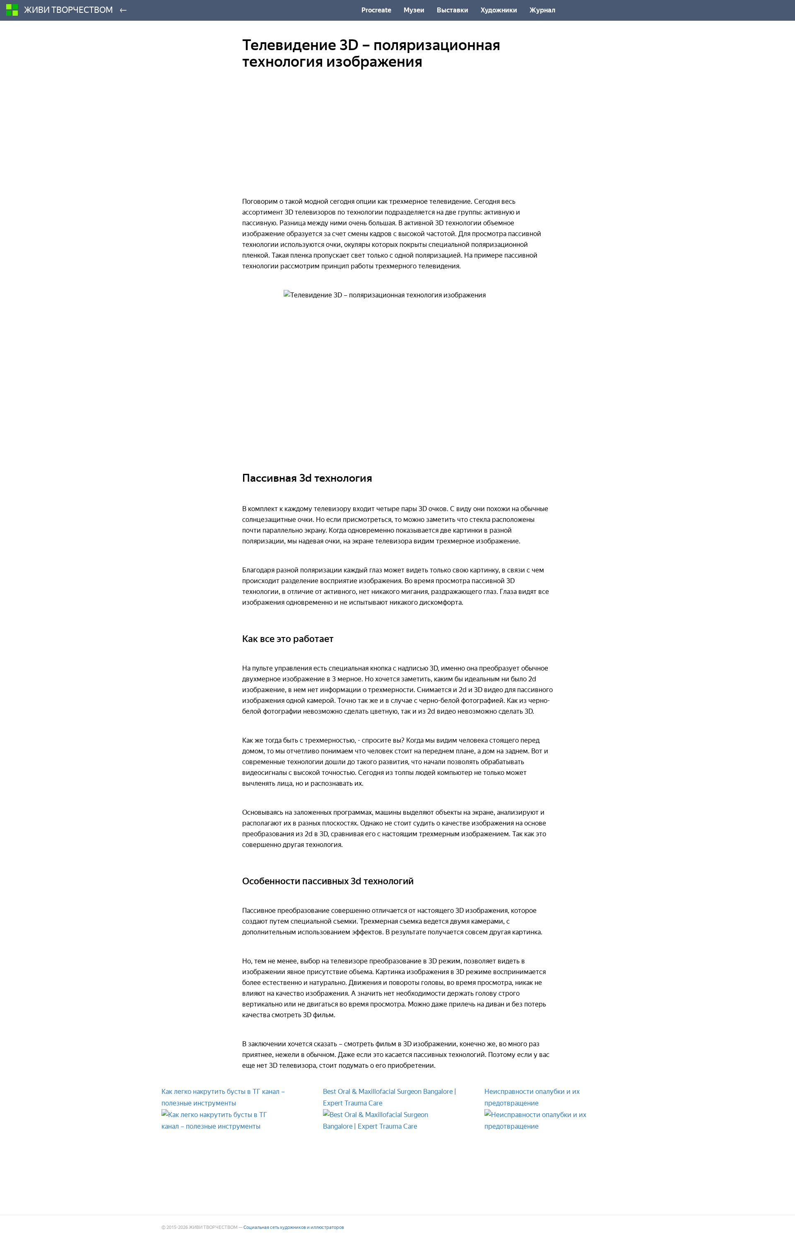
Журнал (542, 10)
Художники (499, 10)
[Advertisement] (397, 138)
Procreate (376, 10)
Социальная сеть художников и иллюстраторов (293, 1227)
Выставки (452, 10)
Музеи (414, 10)
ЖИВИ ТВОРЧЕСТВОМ (68, 10)
